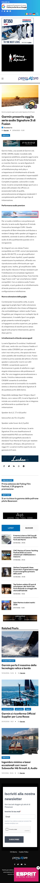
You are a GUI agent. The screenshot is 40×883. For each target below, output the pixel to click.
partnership (19, 709)
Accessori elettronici (8, 660)
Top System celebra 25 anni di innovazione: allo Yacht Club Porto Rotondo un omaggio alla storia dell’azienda (25, 587)
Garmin (6, 130)
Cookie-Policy (23, 852)
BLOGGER (29, 528)
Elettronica (6, 135)
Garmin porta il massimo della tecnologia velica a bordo (19, 666)
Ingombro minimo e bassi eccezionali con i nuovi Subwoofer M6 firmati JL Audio (19, 765)
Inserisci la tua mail (12, 811)
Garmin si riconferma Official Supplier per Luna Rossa (18, 715)
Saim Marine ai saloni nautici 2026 (24, 603)
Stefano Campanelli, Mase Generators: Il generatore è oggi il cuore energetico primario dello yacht (25, 570)
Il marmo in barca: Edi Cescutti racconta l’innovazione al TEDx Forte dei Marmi (25, 537)
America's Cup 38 (8, 709)
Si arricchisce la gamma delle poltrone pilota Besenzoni (20, 499)
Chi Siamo (13, 852)
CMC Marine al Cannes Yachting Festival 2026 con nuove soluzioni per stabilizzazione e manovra (25, 553)
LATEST (11, 528)
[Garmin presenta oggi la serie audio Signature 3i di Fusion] (14, 466)
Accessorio (8, 127)
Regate (28, 709)
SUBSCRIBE (14, 839)
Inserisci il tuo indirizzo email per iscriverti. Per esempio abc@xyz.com (18, 822)
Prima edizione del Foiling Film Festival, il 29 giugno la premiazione (16, 486)
